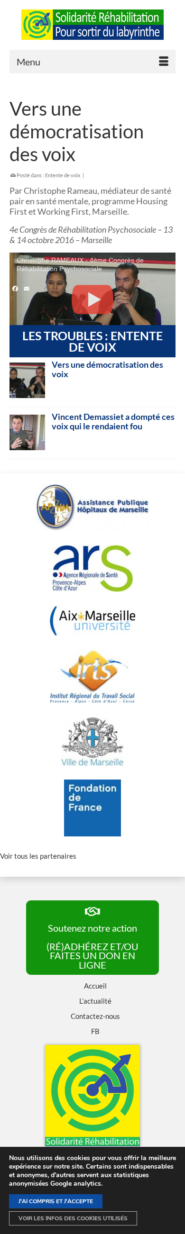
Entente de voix (63, 175)
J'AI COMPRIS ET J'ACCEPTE (55, 1201)
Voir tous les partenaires (38, 856)
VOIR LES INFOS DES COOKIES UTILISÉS (73, 1218)
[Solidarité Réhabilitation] (92, 24)
